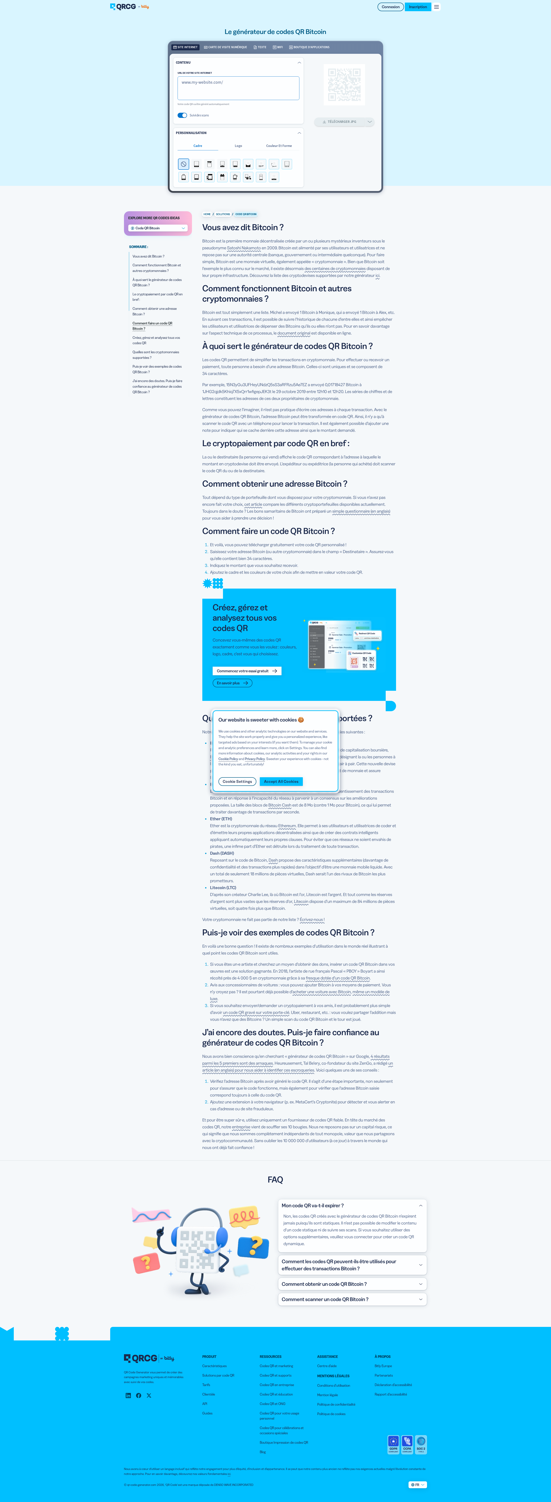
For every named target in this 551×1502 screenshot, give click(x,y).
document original (293, 333)
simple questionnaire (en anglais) (361, 511)
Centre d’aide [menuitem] (327, 1366)
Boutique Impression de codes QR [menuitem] (284, 1442)
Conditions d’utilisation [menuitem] (333, 1385)
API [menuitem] (204, 1404)
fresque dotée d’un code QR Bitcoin (338, 978)
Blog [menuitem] (263, 1452)
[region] (275, 751)
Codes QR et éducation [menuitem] (276, 1394)
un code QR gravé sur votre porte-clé (256, 1012)
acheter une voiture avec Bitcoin (322, 991)
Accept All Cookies (281, 781)
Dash (273, 860)
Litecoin (301, 901)
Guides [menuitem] (207, 1413)
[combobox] (158, 228)
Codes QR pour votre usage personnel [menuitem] (279, 1415)
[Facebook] (138, 1395)
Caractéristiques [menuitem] (214, 1366)
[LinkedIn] (128, 1395)
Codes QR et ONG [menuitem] (272, 1404)
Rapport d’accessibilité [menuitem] (391, 1394)
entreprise (241, 1126)
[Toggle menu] (436, 7)
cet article (253, 504)
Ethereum (287, 825)
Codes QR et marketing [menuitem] (276, 1366)
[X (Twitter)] (149, 1395)
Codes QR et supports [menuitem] (275, 1375)
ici (377, 275)
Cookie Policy (228, 759)
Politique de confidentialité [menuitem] (336, 1404)
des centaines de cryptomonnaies (335, 268)
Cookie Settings (237, 781)
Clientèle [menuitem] (208, 1394)
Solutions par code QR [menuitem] (218, 1375)
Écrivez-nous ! (312, 919)
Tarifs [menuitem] (206, 1385)
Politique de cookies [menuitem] (331, 1414)
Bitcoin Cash (279, 805)
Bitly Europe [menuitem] (383, 1366)
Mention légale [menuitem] (327, 1395)
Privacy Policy (255, 759)
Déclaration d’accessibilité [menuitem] (393, 1385)
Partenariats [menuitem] (384, 1375)
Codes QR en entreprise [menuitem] (277, 1385)
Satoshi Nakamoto (244, 247)
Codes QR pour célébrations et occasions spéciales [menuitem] (282, 1430)
